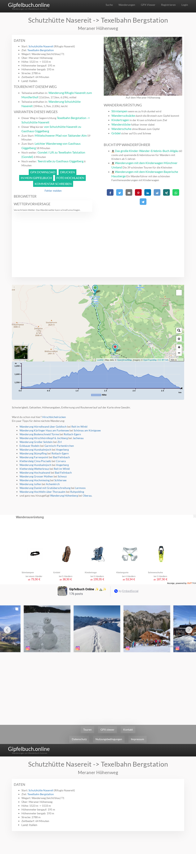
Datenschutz (79, 739)
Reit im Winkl (79, 426)
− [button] (179, 353)
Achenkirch (53, 484)
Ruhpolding (77, 491)
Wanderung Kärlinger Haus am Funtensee (44, 430)
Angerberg (62, 449)
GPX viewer (107, 729)
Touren (87, 729)
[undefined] (179, 293)
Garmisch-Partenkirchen (59, 445)
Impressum (137, 739)
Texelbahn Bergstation (40, 50)
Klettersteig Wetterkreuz (34, 468)
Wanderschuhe (121, 129)
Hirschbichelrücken (54, 417)
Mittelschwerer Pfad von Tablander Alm (61, 135)
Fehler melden (53, 190)
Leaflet (100, 359)
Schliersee (60, 480)
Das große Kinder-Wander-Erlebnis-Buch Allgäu (146, 151)
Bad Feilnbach (61, 457)
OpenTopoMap (150, 359)
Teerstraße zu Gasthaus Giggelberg (60, 161)
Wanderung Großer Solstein (36, 441)
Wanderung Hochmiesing (35, 480)
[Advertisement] (143, 233)
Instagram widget (178, 646)
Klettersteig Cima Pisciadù (35, 461)
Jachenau (78, 438)
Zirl (59, 441)
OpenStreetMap (124, 359)
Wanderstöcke (121, 124)
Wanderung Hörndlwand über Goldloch (43, 426)
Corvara (61, 461)
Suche (109, 4)
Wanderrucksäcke (123, 115)
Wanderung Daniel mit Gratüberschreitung (45, 487)
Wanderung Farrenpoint (34, 457)
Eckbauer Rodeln (30, 445)
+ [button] (179, 347)
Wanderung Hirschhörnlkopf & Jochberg (44, 438)
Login (184, 4)
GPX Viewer (148, 4)
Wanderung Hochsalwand (35, 472)
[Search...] (179, 330)
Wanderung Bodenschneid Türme (39, 434)
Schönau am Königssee (87, 430)
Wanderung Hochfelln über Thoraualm (42, 491)
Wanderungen (126, 4)
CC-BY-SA (163, 359)
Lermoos (80, 487)
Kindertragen (120, 120)
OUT (191, 583)
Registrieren (168, 4)
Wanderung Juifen (30, 484)
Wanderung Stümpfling (33, 453)
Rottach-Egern (72, 434)
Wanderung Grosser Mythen (36, 476)
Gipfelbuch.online (29, 5)
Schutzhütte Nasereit (41, 46)
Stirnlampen (119, 111)
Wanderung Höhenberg (64, 495)
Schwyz (62, 476)
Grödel (116, 133)
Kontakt (128, 729)
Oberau (87, 495)
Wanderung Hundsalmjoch (35, 449)
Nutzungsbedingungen (109, 739)
